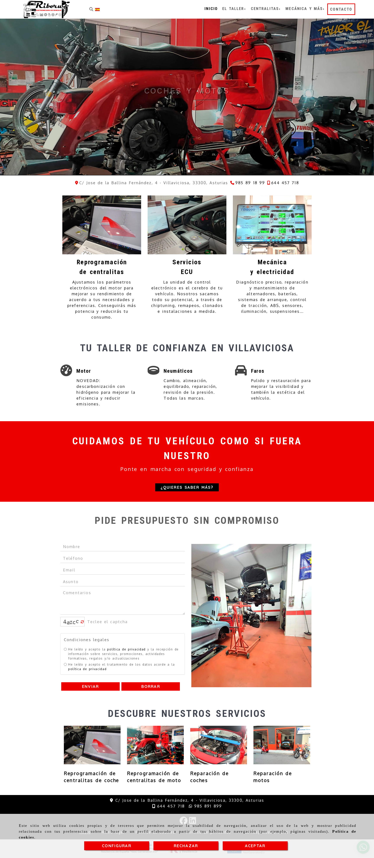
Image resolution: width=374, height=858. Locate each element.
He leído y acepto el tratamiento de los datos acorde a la (121, 667)
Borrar (150, 686)
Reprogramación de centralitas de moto (154, 776)
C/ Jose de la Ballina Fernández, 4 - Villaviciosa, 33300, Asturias (189, 800)
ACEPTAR (255, 845)
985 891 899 (207, 806)
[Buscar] (91, 9)
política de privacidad (126, 649)
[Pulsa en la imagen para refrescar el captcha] (71, 621)
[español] (97, 9)
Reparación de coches (209, 776)
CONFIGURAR (116, 845)
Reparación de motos (272, 776)
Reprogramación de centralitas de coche (91, 776)
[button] (187, 487)
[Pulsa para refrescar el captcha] (82, 622)
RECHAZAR (186, 845)
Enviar (90, 686)
